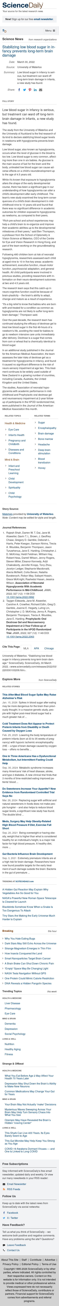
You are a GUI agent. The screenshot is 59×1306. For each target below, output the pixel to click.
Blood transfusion (44, 460)
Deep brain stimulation (44, 451)
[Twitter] (24, 90)
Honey (41, 468)
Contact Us (13, 1250)
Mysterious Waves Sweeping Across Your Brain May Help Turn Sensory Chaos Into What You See (28, 1112)
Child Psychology (15, 494)
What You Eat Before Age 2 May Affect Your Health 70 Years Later (29, 1077)
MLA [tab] (26, 648)
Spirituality (14, 487)
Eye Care (13, 429)
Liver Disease (12, 1003)
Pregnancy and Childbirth (16, 442)
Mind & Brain (12, 459)
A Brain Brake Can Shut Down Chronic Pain (29, 963)
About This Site (9, 1259)
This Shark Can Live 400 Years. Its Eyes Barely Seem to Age (27, 1134)
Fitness (9, 1054)
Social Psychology (15, 1034)
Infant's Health (16, 435)
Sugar (41, 422)
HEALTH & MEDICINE (12, 998)
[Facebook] (19, 90)
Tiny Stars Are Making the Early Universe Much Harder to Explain (28, 917)
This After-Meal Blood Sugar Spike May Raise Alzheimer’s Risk (29, 696)
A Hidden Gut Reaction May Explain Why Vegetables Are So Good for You (25, 891)
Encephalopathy (47, 428)
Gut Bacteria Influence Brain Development (27, 854)
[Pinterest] (30, 90)
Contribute (36, 1259)
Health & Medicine (15, 423)
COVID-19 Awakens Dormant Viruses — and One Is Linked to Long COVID (30, 1150)
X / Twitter (12, 1218)
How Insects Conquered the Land (23, 953)
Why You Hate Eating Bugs (20, 938)
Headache (44, 444)
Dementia (10, 1023)
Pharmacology (13, 1008)
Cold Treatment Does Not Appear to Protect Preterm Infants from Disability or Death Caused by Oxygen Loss (28, 727)
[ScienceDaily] (22, 5)
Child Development (15, 480)
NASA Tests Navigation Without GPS (25, 973)
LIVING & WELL (9, 1038)
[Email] (40, 90)
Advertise (50, 1259)
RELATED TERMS (42, 415)
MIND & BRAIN (9, 1018)
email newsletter (43, 19)
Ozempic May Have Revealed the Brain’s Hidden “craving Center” (28, 1121)
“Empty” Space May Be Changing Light (26, 968)
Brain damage (46, 433)
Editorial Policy (30, 1264)
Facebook (12, 1212)
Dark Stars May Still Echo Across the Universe (30, 943)
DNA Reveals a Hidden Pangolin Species (28, 983)
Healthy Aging (13, 1049)
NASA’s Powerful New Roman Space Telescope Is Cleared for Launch (29, 899)
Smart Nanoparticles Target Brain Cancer (28, 958)
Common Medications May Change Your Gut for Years (29, 1093)
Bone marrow (45, 439)
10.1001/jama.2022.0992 (20, 597)
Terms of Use (49, 1264)
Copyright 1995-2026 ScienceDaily (23, 1269)
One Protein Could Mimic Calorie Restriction (29, 978)
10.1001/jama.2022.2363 (20, 636)
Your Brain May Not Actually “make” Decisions (30, 1104)
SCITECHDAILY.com (25, 881)
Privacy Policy (11, 1264)
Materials (7, 514)
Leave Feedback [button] (16, 1245)
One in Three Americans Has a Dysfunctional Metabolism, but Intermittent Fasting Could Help (29, 759)
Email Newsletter (16, 1184)
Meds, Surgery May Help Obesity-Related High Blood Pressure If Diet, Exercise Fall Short (26, 824)
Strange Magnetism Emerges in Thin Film (28, 948)
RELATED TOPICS (13, 415)
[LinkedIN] (35, 90)
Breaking (7, 931)
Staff (24, 1259)
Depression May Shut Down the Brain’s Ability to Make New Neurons (30, 1085)
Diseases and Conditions (16, 451)
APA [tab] (36, 648)
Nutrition (9, 1044)
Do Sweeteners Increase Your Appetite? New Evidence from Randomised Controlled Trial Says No (29, 792)
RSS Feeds (13, 1189)
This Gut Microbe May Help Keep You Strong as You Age (30, 1142)
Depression (11, 1029)
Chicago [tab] (49, 648)
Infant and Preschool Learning (14, 469)
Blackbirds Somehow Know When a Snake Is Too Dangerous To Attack (27, 908)
